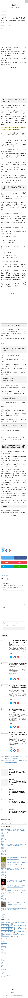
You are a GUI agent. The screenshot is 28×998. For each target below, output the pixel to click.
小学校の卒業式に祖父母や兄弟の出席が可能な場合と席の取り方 (18, 664)
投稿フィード (4, 973)
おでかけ (3, 941)
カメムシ (3, 947)
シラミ (3, 952)
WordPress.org (5, 976)
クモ (2, 949)
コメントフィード (5, 975)
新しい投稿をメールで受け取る (11, 625)
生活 (2, 965)
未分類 (3, 960)
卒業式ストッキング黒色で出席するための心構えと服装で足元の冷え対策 (18, 734)
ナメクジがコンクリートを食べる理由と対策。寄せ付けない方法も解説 (18, 772)
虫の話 (14, 5)
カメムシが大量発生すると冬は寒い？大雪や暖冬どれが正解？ (18, 812)
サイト (4, 618)
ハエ (2, 956)
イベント (4, 573)
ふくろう (8, 579)
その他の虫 (4, 943)
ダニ (2, 955)
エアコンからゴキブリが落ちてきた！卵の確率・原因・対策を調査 (18, 801)
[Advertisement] (14, 82)
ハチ (2, 958)
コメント (5, 589)
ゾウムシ (3, 953)
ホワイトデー (5, 575)
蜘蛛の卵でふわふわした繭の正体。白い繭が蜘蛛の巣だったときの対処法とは (16, 831)
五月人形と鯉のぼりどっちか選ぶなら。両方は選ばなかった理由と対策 (18, 642)
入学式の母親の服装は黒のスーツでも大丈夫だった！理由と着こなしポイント (18, 711)
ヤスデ (3, 959)
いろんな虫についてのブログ (14, 992)
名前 (4, 607)
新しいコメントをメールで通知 (11, 623)
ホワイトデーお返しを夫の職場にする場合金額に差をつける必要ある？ (18, 687)
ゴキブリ (3, 950)
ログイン (3, 972)
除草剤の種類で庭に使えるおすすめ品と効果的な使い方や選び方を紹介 (18, 792)
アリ (2, 944)
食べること (4, 966)
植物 (2, 962)
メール (4, 612)
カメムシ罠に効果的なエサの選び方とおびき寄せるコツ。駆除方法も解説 (18, 782)
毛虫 (2, 963)
